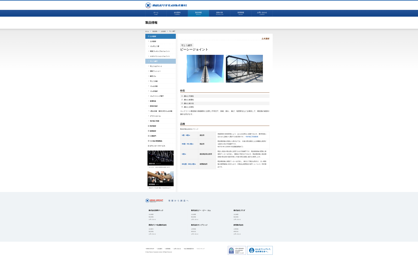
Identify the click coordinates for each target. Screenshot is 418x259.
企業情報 (193, 229)
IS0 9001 (237, 250)
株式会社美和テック (156, 210)
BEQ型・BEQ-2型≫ (189, 164)
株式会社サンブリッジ (199, 225)
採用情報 (168, 248)
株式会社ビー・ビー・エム (201, 210)
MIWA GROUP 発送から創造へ (168, 201)
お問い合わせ (152, 219)
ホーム (147, 31)
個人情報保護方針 (189, 248)
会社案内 (151, 229)
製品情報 (155, 31)
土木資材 (163, 31)
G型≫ (184, 154)
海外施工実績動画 (252, 136)
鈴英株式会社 (238, 225)
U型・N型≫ (186, 135)
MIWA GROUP (150, 248)
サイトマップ (200, 248)
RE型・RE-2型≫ (188, 144)
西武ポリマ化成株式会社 (166, 5)
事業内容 (193, 231)
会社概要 (151, 214)
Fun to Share (260, 250)
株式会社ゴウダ (239, 210)
